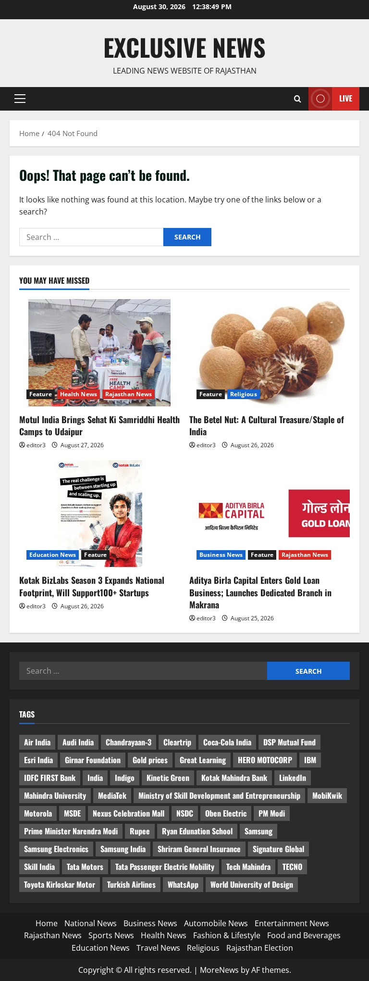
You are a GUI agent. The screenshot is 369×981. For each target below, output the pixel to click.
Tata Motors (85, 866)
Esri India (38, 760)
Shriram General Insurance (199, 849)
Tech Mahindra (248, 866)
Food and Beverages (304, 935)
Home (47, 923)
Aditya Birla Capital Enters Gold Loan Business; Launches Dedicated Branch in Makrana (260, 592)
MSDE (72, 813)
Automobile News (216, 923)
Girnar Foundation (93, 760)
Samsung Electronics (56, 849)
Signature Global (278, 849)
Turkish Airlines (131, 884)
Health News (78, 394)
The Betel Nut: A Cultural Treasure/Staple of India (266, 425)
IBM (310, 760)
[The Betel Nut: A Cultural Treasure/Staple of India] (269, 352)
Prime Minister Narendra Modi (71, 831)
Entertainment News (292, 923)
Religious (243, 394)
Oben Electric (225, 813)
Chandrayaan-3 (128, 742)
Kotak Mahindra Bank (234, 777)
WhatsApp (183, 884)
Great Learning (203, 760)
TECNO (292, 866)
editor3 (36, 445)
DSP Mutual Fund (289, 742)
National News (90, 923)
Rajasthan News (128, 394)
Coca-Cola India (227, 742)
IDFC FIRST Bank (49, 777)
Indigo (125, 777)
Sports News (111, 935)
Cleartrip (177, 742)
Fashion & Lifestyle (226, 935)
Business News (221, 555)
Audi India (78, 742)
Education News (52, 555)
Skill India (39, 866)
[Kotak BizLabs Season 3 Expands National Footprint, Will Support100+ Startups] (99, 513)
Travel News (158, 948)
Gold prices (150, 760)
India (95, 777)
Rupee (140, 831)
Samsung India (123, 849)
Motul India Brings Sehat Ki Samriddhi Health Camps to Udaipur (99, 425)
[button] (20, 98)
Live (345, 98)
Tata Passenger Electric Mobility (164, 866)
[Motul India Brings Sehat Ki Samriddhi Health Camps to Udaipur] (99, 352)
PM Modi (271, 813)
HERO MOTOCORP (265, 760)
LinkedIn (292, 777)
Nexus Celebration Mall (128, 813)
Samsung (258, 831)
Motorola (38, 813)
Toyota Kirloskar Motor (59, 884)
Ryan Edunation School (197, 831)
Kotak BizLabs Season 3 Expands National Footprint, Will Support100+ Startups (91, 586)
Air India (37, 742)
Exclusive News (184, 46)
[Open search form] (297, 98)
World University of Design (251, 884)
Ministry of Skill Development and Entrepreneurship (219, 795)
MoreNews (219, 970)
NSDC (184, 813)
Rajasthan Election (259, 948)
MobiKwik (327, 795)
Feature (40, 394)
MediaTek (112, 795)
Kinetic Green (168, 777)
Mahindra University (55, 795)
